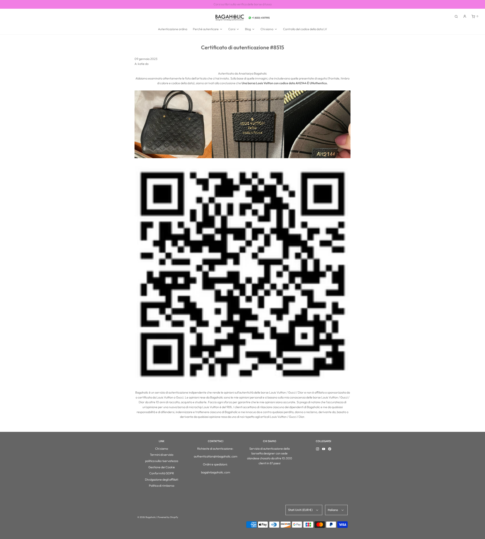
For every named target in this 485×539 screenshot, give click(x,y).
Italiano (333, 510)
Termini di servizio (161, 454)
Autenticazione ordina (172, 29)
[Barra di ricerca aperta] (456, 16)
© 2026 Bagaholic (146, 517)
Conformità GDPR (161, 473)
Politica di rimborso (161, 485)
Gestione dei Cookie (161, 467)
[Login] (464, 16)
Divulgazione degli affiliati (161, 479)
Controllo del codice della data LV (305, 29)
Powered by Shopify (168, 517)
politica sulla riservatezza (161, 461)
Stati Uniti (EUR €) (300, 510)
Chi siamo (161, 448)
